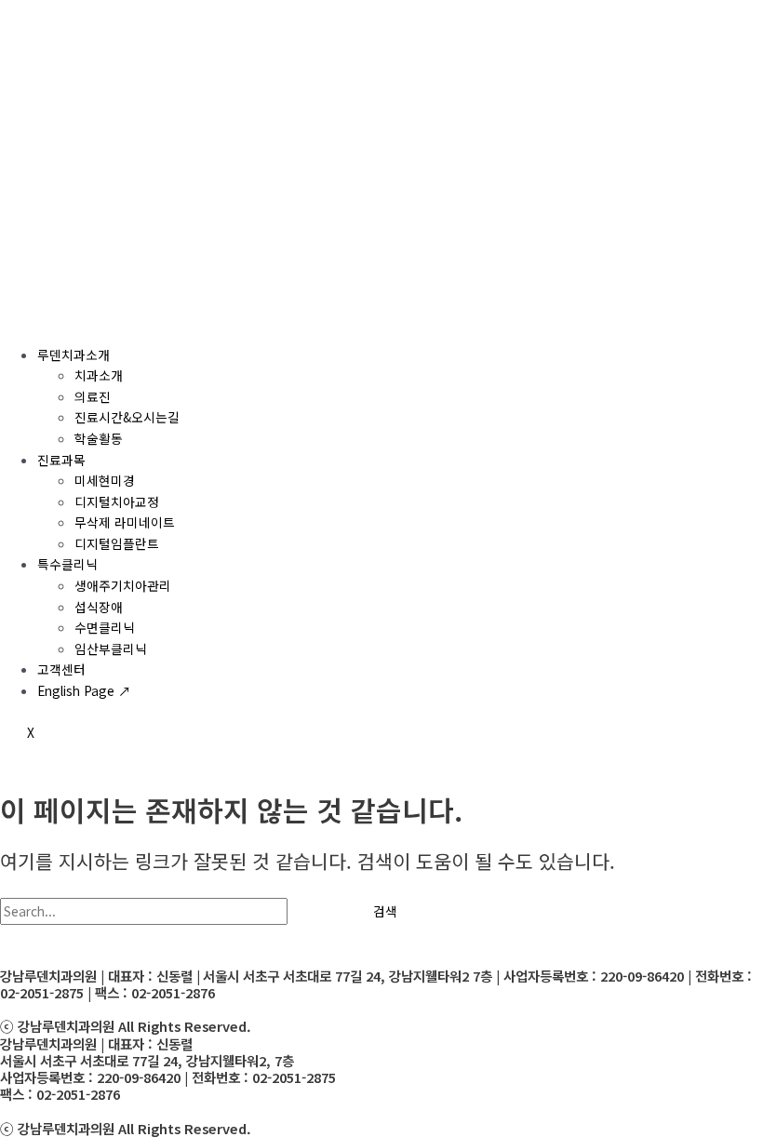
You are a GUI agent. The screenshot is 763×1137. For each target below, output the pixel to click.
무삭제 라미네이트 (124, 522)
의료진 (92, 396)
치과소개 (98, 375)
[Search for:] (173, 911)
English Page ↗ (84, 690)
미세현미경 (104, 480)
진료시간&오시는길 (127, 417)
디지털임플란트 (116, 543)
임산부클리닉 (110, 648)
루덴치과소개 (73, 354)
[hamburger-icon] (26, 318)
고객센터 (61, 669)
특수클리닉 (67, 564)
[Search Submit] (317, 911)
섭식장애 (98, 606)
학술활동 (98, 438)
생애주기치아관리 (122, 585)
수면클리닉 (104, 627)
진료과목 (61, 459)
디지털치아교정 (116, 501)
